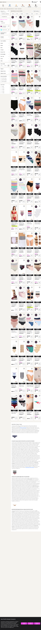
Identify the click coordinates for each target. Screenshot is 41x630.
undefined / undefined (5, 13)
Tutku (13, 13)
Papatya (21, 13)
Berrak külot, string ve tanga (30, 467)
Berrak (37, 13)
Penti (17, 13)
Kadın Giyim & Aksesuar (10, 8)
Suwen (32, 13)
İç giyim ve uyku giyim (23, 427)
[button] (30, 30)
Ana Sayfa (1, 8)
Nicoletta (27, 13)
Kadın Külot (19, 8)
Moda (5, 8)
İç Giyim (16, 8)
